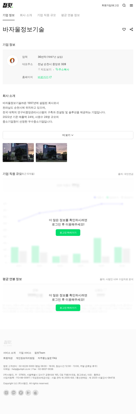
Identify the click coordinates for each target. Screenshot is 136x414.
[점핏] (8, 5)
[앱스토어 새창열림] (36, 395)
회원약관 (8, 358)
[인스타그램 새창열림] (7, 395)
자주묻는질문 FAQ (47, 358)
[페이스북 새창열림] (21, 395)
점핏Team (39, 352)
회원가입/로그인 (110, 5)
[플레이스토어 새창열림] (29, 395)
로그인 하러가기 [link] (68, 232)
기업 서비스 (25, 352)
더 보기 (66, 135)
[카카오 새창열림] (14, 395)
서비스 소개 (9, 352)
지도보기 (46, 69)
